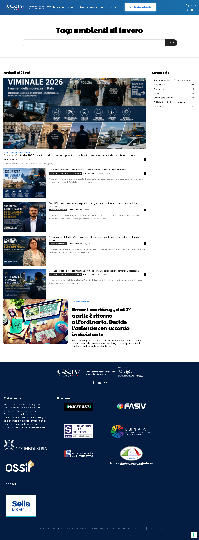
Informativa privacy (155, 528)
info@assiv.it (140, 528)
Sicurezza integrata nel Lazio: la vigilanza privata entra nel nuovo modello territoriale (87, 170)
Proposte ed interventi (58, 210)
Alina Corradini (10, 159)
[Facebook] (184, 10)
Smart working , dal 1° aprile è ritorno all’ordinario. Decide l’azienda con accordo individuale (101, 321)
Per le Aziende (81, 301)
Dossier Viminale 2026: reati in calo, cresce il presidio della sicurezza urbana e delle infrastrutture (69, 155)
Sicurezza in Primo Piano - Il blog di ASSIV (65, 173)
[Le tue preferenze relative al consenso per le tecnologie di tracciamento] (194, 535)
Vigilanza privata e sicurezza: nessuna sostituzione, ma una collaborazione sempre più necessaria (94, 271)
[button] (187, 5)
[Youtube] (192, 10)
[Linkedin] (188, 10)
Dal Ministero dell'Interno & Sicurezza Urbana (21, 152)
